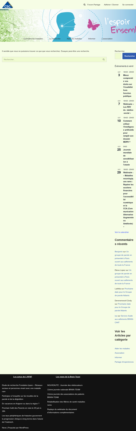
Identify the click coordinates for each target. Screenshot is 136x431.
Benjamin (119, 252)
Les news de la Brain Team (68, 377)
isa (116, 316)
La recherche (54, 39)
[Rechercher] (85, 5)
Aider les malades (74, 39)
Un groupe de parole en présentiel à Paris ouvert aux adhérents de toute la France (124, 258)
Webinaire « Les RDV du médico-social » (128, 108)
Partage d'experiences (124, 362)
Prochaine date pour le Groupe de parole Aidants (124, 292)
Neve (4, 428)
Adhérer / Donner (111, 5)
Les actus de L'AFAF (22, 377)
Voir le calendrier (122, 232)
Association (119, 353)
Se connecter (127, 5)
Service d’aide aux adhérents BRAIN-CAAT (124, 319)
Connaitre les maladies (33, 39)
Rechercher (120, 51)
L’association (107, 39)
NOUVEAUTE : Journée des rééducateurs (64, 385)
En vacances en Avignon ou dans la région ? (20, 404)
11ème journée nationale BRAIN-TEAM (63, 389)
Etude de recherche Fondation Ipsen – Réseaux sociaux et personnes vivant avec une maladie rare (22, 388)
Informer (91, 39)
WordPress (24, 428)
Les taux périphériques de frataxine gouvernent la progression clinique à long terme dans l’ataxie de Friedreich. (22, 419)
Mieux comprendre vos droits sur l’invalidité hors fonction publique (128, 85)
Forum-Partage (93, 5)
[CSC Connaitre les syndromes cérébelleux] (8, 4)
